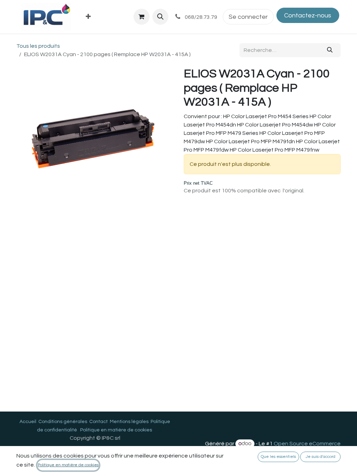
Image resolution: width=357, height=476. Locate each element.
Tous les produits (38, 46)
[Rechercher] (330, 50)
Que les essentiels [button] (278, 456)
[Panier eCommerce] (142, 17)
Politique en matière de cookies (116, 430)
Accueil (28, 421)
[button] (160, 17)
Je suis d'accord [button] (320, 456)
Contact (98, 421)
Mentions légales (129, 421)
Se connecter (248, 17)
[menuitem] (88, 16)
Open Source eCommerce (307, 443)
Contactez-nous (307, 15)
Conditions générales (62, 421)
